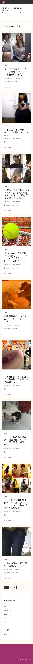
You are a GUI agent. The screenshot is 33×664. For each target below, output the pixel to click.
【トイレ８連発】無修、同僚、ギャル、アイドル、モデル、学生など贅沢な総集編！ (16, 504)
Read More (7, 87)
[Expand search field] (3, 2)
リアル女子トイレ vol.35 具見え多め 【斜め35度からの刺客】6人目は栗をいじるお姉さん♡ (16, 194)
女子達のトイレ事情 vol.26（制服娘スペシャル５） (16, 132)
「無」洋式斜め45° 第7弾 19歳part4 (16, 564)
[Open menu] (30, 16)
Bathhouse (7, 610)
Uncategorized (8, 622)
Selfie (5, 614)
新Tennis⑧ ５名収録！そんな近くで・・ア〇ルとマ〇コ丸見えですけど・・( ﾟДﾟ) (16, 257)
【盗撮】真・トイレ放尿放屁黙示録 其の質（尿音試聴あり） (16, 379)
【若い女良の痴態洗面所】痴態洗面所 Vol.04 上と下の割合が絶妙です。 (16, 441)
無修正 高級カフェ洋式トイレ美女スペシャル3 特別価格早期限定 (16, 72)
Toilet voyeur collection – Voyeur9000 (13, 9)
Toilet (5, 65)
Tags (5, 634)
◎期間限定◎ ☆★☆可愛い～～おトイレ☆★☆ (15, 319)
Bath (5, 606)
